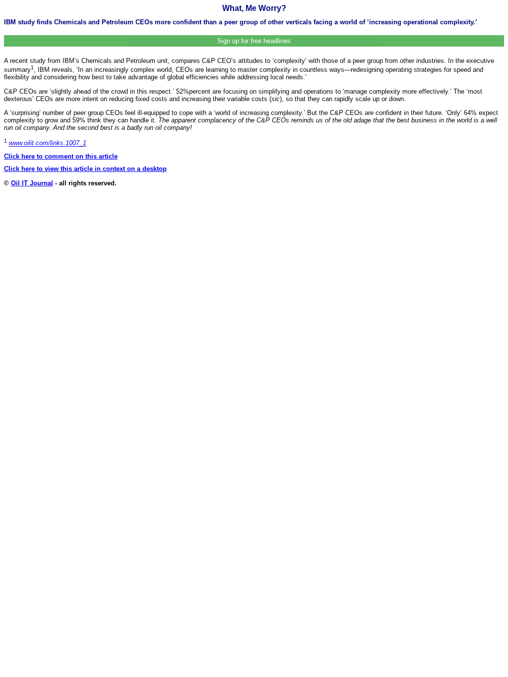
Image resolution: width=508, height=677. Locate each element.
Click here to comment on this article (61, 156)
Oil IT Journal (32, 183)
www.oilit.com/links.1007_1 (47, 143)
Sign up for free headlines (254, 41)
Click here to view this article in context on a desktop (85, 168)
